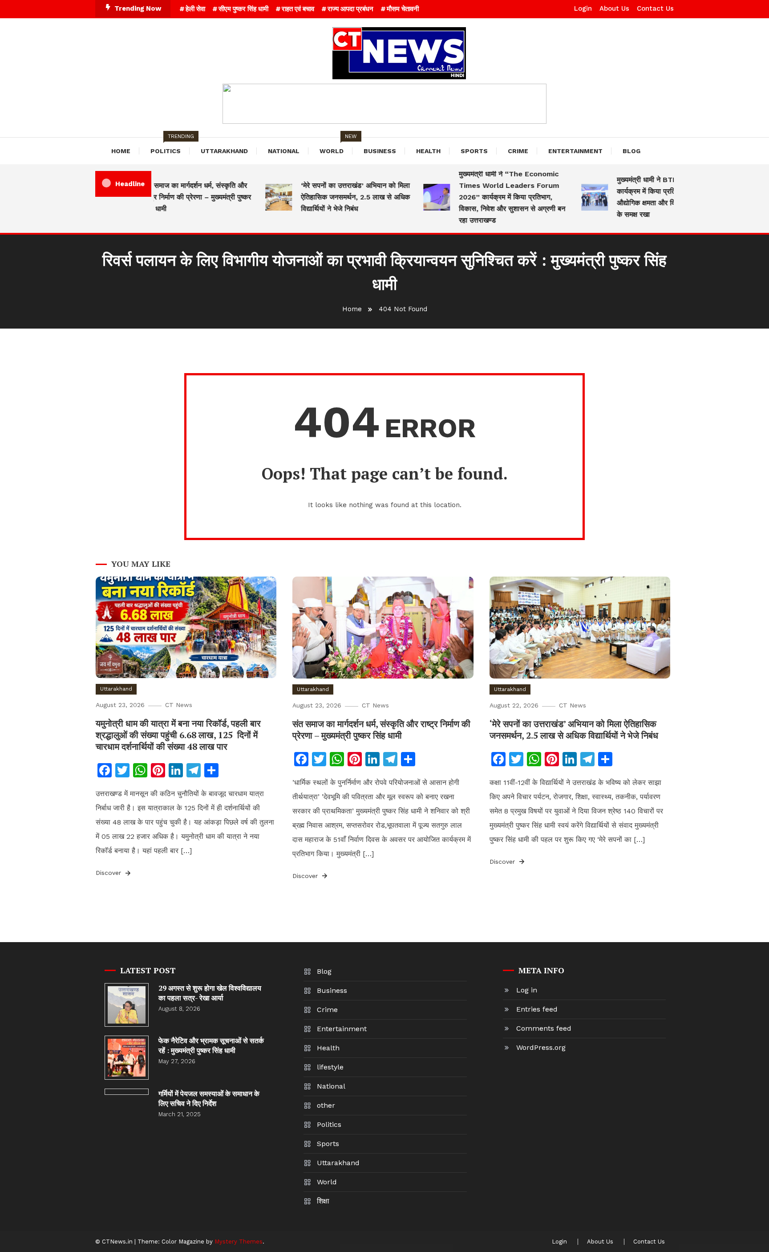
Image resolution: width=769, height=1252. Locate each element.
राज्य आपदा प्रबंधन (350, 9)
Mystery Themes (239, 1241)
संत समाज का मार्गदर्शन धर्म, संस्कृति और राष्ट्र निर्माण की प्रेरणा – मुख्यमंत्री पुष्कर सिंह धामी (181, 197)
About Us (614, 8)
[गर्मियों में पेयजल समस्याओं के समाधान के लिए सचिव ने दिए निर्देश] (127, 1092)
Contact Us (655, 8)
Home (120, 150)
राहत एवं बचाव (298, 9)
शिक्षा (323, 1201)
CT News (178, 704)
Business (380, 150)
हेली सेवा (195, 9)
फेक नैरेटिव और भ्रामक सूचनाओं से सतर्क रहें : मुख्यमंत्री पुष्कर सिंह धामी (211, 1045)
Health (428, 150)
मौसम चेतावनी (403, 9)
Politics (170, 146)
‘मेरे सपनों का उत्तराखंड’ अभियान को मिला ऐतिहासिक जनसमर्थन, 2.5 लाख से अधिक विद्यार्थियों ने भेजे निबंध (339, 197)
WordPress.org (541, 1047)
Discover (109, 872)
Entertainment (575, 150)
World (336, 146)
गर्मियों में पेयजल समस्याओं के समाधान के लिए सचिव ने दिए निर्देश (208, 1098)
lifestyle (330, 1067)
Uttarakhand (224, 150)
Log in (526, 990)
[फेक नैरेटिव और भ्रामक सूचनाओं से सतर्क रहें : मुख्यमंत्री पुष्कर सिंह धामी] (127, 1058)
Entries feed (537, 1009)
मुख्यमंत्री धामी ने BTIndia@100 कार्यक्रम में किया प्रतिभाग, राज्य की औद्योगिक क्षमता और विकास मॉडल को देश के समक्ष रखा (654, 197)
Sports (474, 150)
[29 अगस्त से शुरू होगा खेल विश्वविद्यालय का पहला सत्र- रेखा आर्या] (127, 1005)
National (284, 150)
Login (583, 8)
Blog (631, 150)
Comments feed (543, 1028)
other (326, 1105)
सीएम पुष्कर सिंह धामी (243, 9)
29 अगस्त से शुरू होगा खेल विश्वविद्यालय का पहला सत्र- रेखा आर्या (209, 993)
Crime (518, 150)
